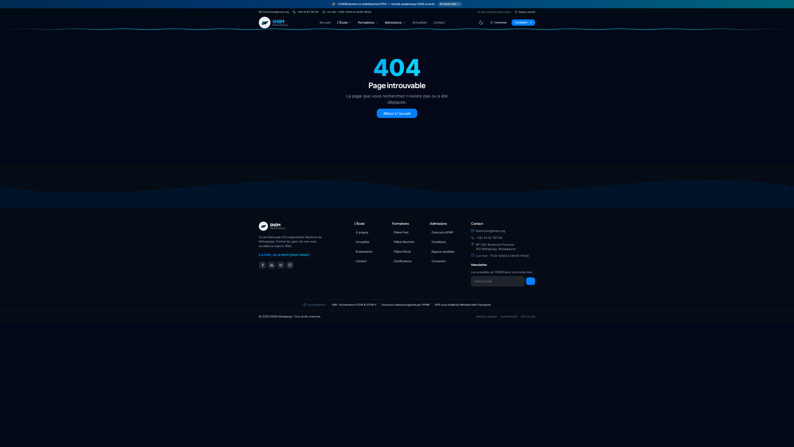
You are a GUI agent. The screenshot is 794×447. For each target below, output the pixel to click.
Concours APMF (442, 232)
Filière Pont (401, 232)
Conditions (439, 242)
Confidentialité (509, 316)
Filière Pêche (402, 251)
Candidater (521, 22)
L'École (342, 22)
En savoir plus (448, 3)
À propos (362, 232)
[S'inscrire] (530, 281)
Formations (366, 22)
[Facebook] (262, 265)
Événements (364, 251)
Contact (439, 22)
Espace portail (527, 11)
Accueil (325, 22)
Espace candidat (443, 251)
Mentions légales (486, 316)
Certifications (402, 261)
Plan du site (528, 316)
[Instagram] (290, 265)
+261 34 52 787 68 (307, 11)
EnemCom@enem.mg (276, 11)
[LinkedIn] (271, 265)
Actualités (419, 22)
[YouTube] (281, 265)
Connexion (500, 22)
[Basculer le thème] (481, 22)
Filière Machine (404, 242)
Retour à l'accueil (397, 113)
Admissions (393, 22)
